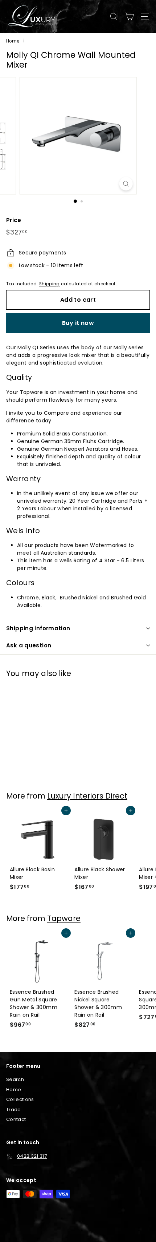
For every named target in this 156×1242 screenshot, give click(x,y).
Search (15, 1079)
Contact (16, 1119)
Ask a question (28, 645)
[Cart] (129, 16)
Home (12, 41)
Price (13, 220)
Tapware (64, 918)
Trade (13, 1109)
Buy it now (78, 323)
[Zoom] (125, 183)
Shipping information (38, 628)
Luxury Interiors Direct (87, 796)
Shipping (49, 284)
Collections (20, 1099)
